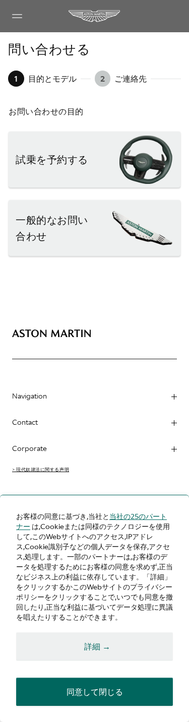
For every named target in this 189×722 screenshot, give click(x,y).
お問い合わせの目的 (46, 111)
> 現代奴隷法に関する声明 (40, 470)
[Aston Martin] (95, 16)
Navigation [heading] (29, 396)
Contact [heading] (25, 422)
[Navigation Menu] (17, 16)
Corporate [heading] (29, 448)
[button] (94, 160)
